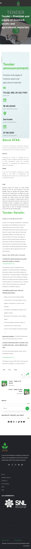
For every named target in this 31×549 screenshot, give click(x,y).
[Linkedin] (22, 465)
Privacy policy (18, 540)
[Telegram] (16, 422)
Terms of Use (5, 540)
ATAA (4, 369)
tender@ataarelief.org (8, 264)
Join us (3, 474)
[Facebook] (9, 422)
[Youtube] (19, 465)
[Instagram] (14, 422)
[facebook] (12, 465)
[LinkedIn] (11, 422)
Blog (3, 490)
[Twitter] (21, 422)
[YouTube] (24, 422)
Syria (9, 369)
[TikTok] (19, 422)
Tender (15, 369)
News (3, 487)
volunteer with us (6, 477)
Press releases (5, 484)
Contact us (4, 481)
